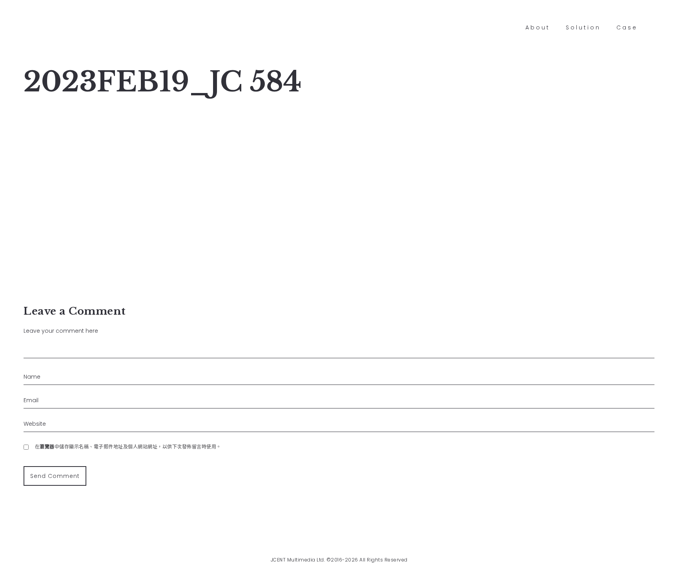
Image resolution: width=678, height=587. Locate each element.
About (537, 27)
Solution (583, 27)
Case (627, 27)
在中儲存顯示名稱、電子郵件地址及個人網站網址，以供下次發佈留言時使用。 (128, 446)
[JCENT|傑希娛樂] (35, 27)
